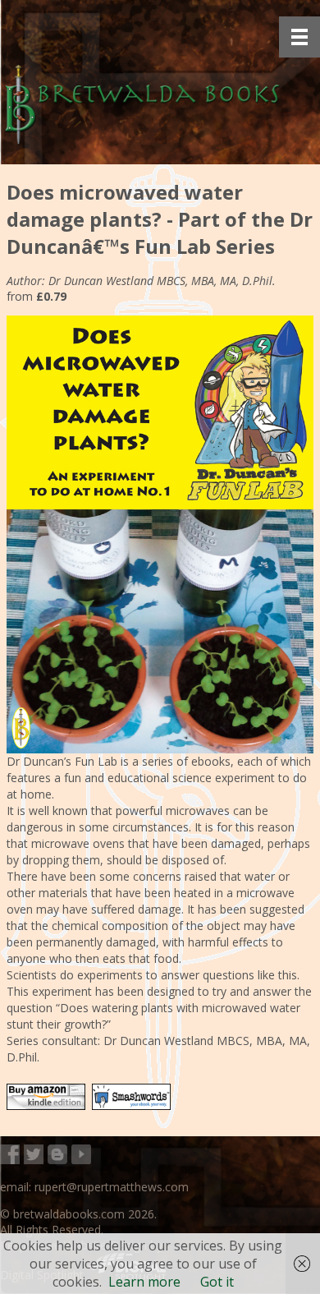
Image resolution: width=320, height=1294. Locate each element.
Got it (217, 1282)
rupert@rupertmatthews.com (111, 1187)
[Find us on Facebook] (10, 1155)
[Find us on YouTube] (81, 1155)
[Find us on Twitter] (33, 1155)
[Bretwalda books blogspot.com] (57, 1155)
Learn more (144, 1282)
